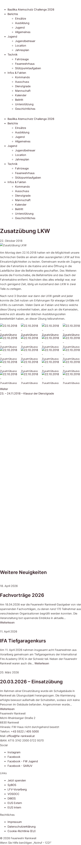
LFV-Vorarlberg (17, 789)
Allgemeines (23, 32)
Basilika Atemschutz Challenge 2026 (31, 9)
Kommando (22, 77)
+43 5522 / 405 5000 (25, 731)
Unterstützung (24, 104)
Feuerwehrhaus (25, 63)
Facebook (14, 757)
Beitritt (19, 99)
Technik (13, 54)
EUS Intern (14, 807)
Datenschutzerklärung (22, 826)
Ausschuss (22, 81)
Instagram (14, 752)
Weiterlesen (7, 622)
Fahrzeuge (22, 59)
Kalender (20, 95)
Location (20, 45)
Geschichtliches (25, 108)
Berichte (13, 14)
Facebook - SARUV (20, 766)
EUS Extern (15, 803)
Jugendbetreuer (25, 41)
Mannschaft (23, 90)
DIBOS (12, 798)
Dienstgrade (23, 86)
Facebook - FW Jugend (23, 761)
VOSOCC (13, 794)
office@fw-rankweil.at (21, 736)
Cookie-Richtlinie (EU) (22, 831)
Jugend (20, 27)
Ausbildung (22, 23)
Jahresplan (22, 50)
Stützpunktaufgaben (28, 68)
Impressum (15, 822)
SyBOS (12, 785)
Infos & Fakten (17, 72)
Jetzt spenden (17, 780)
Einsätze (20, 18)
